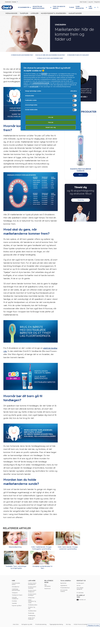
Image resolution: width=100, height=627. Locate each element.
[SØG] (97, 7)
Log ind (90, 2)
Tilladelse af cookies (93, 625)
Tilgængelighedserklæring (56, 624)
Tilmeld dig (81, 200)
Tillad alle (50, 122)
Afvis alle (50, 117)
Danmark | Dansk (10, 2)
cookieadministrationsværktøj (40, 83)
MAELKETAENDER (75, 13)
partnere (44, 73)
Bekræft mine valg (51, 127)
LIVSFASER (34, 13)
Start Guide (83, 2)
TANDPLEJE (24, 13)
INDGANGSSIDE (11, 13)
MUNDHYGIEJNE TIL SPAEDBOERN (53, 13)
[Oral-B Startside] (7, 7)
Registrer (97, 2)
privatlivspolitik (34, 86)
